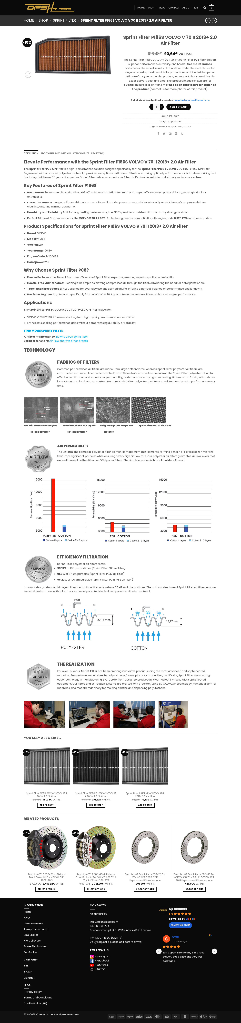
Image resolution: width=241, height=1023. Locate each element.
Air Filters (160, 126)
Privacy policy (33, 992)
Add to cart (179, 107)
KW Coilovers (32, 940)
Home (141, 8)
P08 (168, 126)
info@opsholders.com (104, 922)
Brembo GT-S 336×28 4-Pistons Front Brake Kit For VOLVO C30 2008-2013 (46, 877)
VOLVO (187, 126)
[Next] (217, 861)
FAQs (27, 917)
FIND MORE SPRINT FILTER (43, 331)
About (186, 8)
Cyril (175, 937)
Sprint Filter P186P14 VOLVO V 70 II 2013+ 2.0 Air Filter (145, 795)
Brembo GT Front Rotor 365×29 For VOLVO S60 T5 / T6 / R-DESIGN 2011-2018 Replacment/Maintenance (194, 877)
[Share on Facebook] (158, 134)
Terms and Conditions (38, 997)
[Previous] (23, 861)
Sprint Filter (64, 20)
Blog (162, 8)
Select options (47, 889)
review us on (179, 925)
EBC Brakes (31, 935)
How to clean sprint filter (72, 337)
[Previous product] (214, 20)
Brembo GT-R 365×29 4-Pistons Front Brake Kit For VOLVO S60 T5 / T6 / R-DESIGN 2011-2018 (96, 877)
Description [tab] (31, 153)
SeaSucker (30, 952)
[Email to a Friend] (170, 134)
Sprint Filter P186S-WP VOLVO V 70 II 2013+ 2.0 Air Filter (46, 795)
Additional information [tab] (56, 153)
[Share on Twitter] (164, 134)
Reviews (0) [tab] (97, 153)
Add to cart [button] (47, 805)
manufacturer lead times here (191, 100)
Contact (174, 8)
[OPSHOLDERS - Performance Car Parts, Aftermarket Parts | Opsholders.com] (57, 7)
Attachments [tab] (81, 153)
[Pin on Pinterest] (176, 134)
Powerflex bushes (35, 946)
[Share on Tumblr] (182, 134)
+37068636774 (99, 926)
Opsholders (178, 909)
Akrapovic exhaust (36, 929)
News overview (33, 923)
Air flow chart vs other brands (68, 341)
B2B (195, 8)
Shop (151, 8)
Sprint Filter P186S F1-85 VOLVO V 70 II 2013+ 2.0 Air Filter (96, 795)
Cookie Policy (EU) (35, 1003)
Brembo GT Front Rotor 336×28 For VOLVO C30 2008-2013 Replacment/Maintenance (145, 877)
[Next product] (207, 20)
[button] (204, 8)
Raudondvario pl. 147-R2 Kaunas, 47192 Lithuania (120, 930)
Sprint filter (176, 126)
